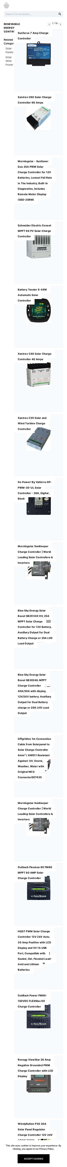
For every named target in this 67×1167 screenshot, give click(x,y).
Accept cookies (33, 1158)
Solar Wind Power (9, 61)
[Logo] (6, 5)
